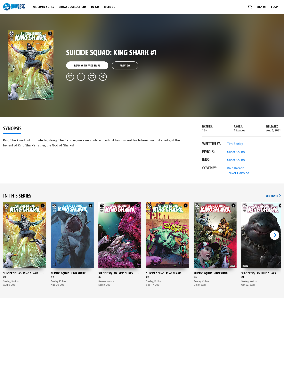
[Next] (274, 235)
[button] (250, 6)
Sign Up (261, 7)
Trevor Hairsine (238, 173)
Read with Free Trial (87, 65)
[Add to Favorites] (70, 77)
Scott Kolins (236, 152)
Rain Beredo (236, 168)
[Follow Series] (92, 77)
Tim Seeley (235, 144)
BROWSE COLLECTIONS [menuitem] (72, 7)
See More (273, 196)
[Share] (103, 77)
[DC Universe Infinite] (14, 7)
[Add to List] (81, 77)
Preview (125, 65)
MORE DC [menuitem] (109, 7)
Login (275, 7)
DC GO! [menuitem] (95, 7)
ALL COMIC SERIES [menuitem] (43, 7)
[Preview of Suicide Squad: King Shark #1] (31, 65)
